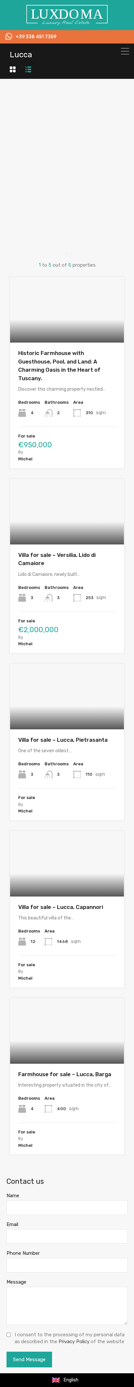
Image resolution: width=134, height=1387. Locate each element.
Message (16, 1282)
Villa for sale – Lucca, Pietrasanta (63, 740)
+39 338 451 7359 (36, 37)
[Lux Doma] (67, 22)
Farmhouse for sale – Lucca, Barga (64, 1074)
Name (13, 1196)
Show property (67, 329)
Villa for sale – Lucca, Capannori (60, 907)
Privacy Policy (74, 1341)
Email (12, 1224)
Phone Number (23, 1253)
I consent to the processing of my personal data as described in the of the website (70, 1338)
